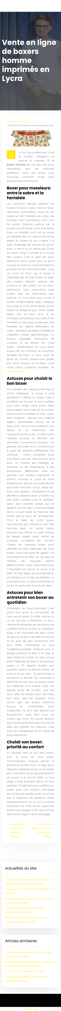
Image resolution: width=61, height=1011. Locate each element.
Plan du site (30, 1009)
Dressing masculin (18, 121)
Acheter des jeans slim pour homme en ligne (42, 830)
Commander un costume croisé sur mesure (18, 830)
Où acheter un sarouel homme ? (25, 971)
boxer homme (16, 371)
